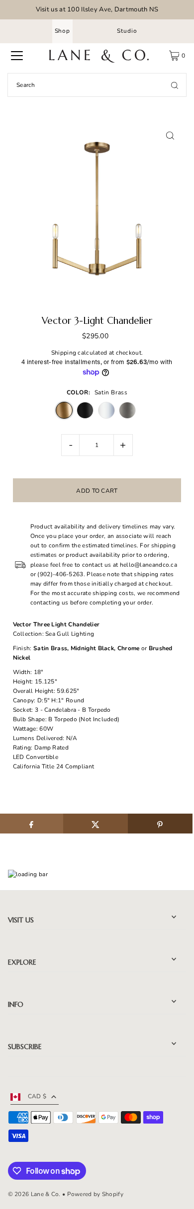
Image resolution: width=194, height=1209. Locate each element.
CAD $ (37, 1096)
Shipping (63, 353)
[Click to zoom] (170, 136)
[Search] (175, 85)
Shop (62, 31)
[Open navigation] (16, 55)
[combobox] (97, 85)
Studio (127, 31)
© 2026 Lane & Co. (34, 1194)
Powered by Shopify (95, 1194)
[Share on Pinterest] (160, 823)
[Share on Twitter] (95, 823)
